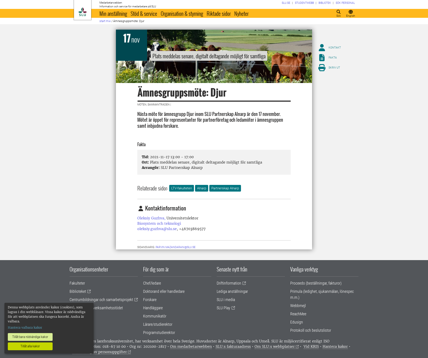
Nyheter (241, 13)
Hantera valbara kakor (25, 328)
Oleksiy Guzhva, (151, 218)
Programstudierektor (159, 332)
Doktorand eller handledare (164, 291)
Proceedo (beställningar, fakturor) (316, 283)
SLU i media (226, 299)
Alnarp (201, 188)
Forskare (149, 299)
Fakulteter (77, 283)
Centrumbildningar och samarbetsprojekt (101, 299)
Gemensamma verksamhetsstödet (96, 307)
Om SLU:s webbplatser (275, 346)
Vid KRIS (311, 346)
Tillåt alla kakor (30, 346)
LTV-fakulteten (181, 188)
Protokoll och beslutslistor (310, 330)
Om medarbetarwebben (191, 346)
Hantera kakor (335, 346)
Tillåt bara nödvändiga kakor (30, 337)
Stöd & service (144, 13)
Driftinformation (229, 283)
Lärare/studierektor (157, 324)
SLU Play (223, 307)
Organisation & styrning (182, 13)
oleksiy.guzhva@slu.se (157, 229)
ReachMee (298, 313)
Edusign (296, 322)
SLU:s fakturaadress (233, 346)
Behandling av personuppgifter (99, 352)
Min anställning (113, 13)
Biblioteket (78, 291)
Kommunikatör (154, 316)
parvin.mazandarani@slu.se (175, 247)
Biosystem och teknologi (159, 223)
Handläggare (153, 307)
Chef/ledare (152, 283)
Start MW (105, 21)
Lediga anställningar (232, 291)
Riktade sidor (219, 13)
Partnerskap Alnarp (225, 188)
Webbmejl (298, 305)
